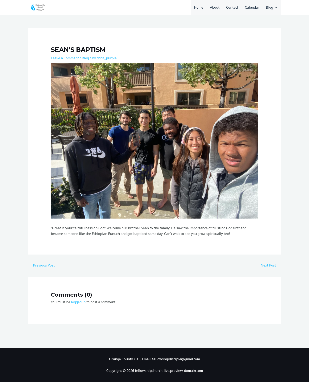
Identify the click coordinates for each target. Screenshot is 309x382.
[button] (275, 7)
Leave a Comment (65, 58)
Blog (269, 7)
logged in (78, 302)
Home (198, 7)
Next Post (270, 265)
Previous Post (42, 265)
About (214, 7)
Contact (232, 7)
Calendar (252, 7)
